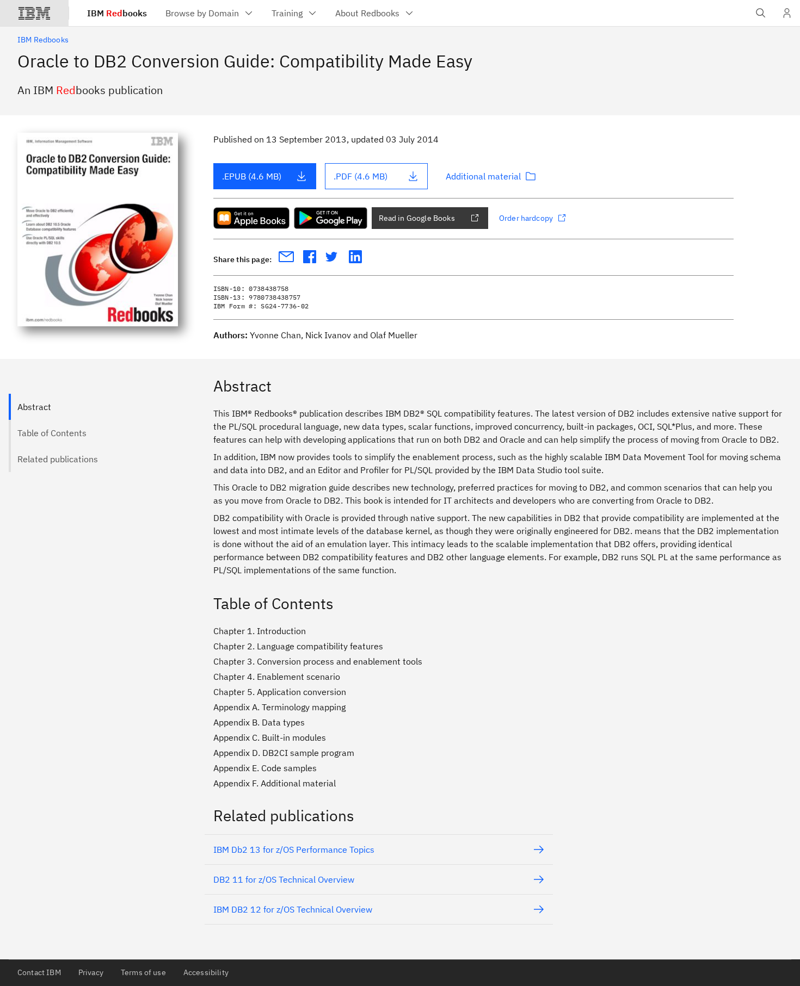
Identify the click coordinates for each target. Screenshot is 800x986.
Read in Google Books (417, 218)
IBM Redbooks (43, 40)
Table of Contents (52, 432)
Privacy (90, 972)
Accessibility (206, 972)
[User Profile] (787, 13)
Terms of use (143, 972)
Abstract (34, 406)
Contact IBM (39, 972)
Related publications (57, 459)
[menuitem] (210, 13)
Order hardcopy (526, 218)
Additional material (483, 176)
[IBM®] (34, 13)
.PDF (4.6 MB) (360, 176)
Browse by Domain (202, 13)
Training (287, 13)
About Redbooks (367, 13)
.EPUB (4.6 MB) (251, 176)
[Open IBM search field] (761, 13)
